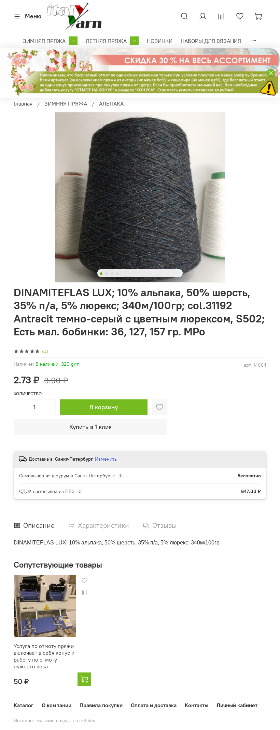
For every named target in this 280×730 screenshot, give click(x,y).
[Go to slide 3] (112, 273)
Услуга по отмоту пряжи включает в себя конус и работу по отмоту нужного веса (44, 655)
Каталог (23, 705)
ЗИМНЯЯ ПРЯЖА (44, 40)
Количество (28, 393)
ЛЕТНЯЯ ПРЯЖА (106, 40)
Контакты (196, 705)
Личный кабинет (236, 705)
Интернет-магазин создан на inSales (54, 720)
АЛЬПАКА (111, 103)
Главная (23, 103)
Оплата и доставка (154, 705)
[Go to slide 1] (101, 273)
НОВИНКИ (159, 40)
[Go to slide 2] (106, 273)
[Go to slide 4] (117, 273)
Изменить (106, 459)
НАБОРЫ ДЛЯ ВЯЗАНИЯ (211, 40)
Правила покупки (101, 705)
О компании (56, 705)
